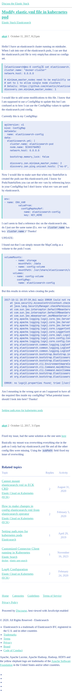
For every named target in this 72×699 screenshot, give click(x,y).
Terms (6, 638)
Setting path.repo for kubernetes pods (22, 410)
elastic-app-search (18, 560)
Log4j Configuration (15, 569)
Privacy (7, 642)
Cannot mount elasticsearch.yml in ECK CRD (18, 484)
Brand (6, 646)
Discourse (21, 610)
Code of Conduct (13, 650)
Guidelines (33, 595)
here (64, 435)
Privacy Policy (10, 602)
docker (5, 560)
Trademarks (9, 634)
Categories (18, 595)
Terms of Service (52, 595)
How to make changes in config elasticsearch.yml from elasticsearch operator (20, 509)
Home (5, 595)
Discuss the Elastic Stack (15, 3)
